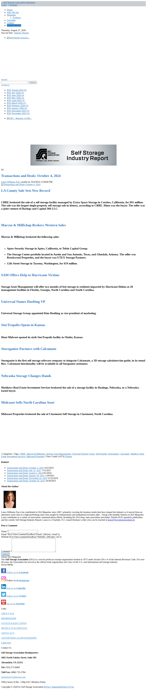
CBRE (22, 454)
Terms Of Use (67, 687)
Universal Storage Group (83, 454)
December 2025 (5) (20, 111)
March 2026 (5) (19, 103)
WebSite (5, 537)
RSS (9, 90)
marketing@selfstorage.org (13, 677)
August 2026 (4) (18, 90)
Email (4, 534)
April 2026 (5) (18, 100)
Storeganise (113, 454)
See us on (15, 604)
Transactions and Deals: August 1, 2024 (25, 473)
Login (4, 5)
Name (4, 531)
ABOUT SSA (7, 613)
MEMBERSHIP (8, 618)
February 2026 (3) (20, 105)
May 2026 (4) (18, 98)
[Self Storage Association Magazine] (18, 2)
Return (69, 456)
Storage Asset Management (58, 454)
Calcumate (124, 454)
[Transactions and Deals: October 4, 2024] (20, 184)
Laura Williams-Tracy (11, 182)
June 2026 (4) (18, 95)
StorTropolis (101, 454)
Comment (6, 551)
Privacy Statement (52, 687)
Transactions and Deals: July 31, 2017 (24, 470)
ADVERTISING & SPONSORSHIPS (19, 638)
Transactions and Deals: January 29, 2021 (26, 475)
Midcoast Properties (35, 456)
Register (13, 5)
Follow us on (17, 572)
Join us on (16, 588)
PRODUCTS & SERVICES (14, 628)
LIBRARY (6, 643)
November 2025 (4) (21, 113)
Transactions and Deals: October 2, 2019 (25, 468)
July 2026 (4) (18, 92)
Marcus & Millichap (36, 454)
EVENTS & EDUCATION (14, 623)
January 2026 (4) (19, 108)
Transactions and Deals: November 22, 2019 (27, 478)
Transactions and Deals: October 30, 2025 (26, 481)
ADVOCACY (8, 633)
